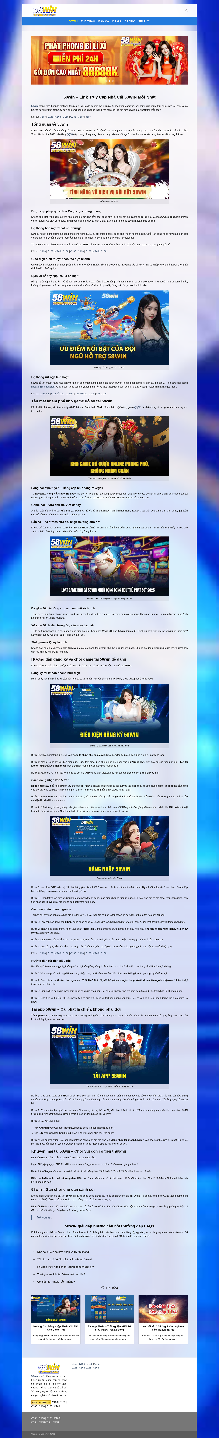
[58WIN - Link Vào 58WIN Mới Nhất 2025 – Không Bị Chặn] (46, 10)
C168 (43, 116)
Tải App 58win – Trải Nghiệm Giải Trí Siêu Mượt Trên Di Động (109, 1328)
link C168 (101, 393)
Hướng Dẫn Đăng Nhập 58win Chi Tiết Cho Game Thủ (55, 1328)
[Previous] (38, 60)
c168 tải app (57, 393)
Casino (130, 21)
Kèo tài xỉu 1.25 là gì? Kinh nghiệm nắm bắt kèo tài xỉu (163, 1328)
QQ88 (69, 134)
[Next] (181, 60)
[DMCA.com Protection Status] (41, 1402)
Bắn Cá (103, 21)
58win (73, 21)
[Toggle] (34, 1252)
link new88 (44, 1217)
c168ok (70, 393)
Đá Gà (116, 21)
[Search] (186, 10)
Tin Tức (144, 21)
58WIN (51, 1434)
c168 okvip (81, 393)
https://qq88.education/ (43, 386)
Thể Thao (88, 21)
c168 (88, 116)
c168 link (44, 393)
